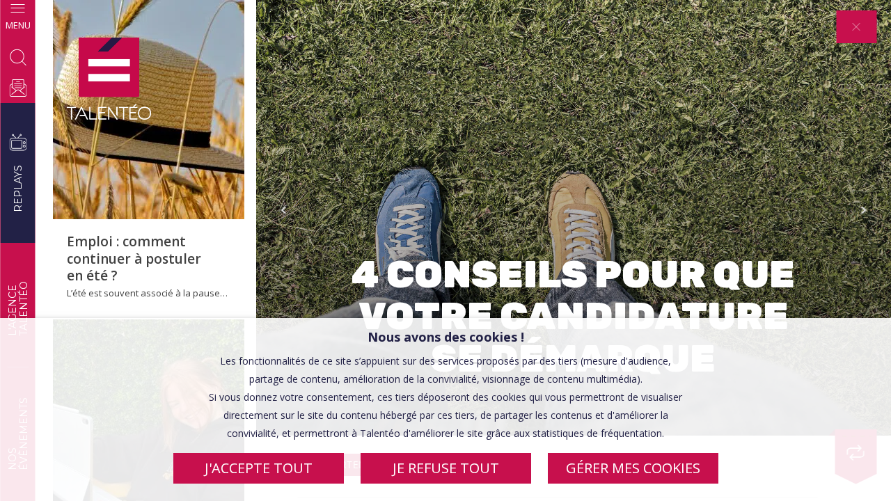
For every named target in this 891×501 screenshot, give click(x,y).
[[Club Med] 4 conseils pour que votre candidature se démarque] (109, 79)
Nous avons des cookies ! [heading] (446, 336)
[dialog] (445, 409)
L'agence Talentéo (17, 308)
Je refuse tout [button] (446, 468)
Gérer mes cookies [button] (633, 468)
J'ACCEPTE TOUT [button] (259, 468)
